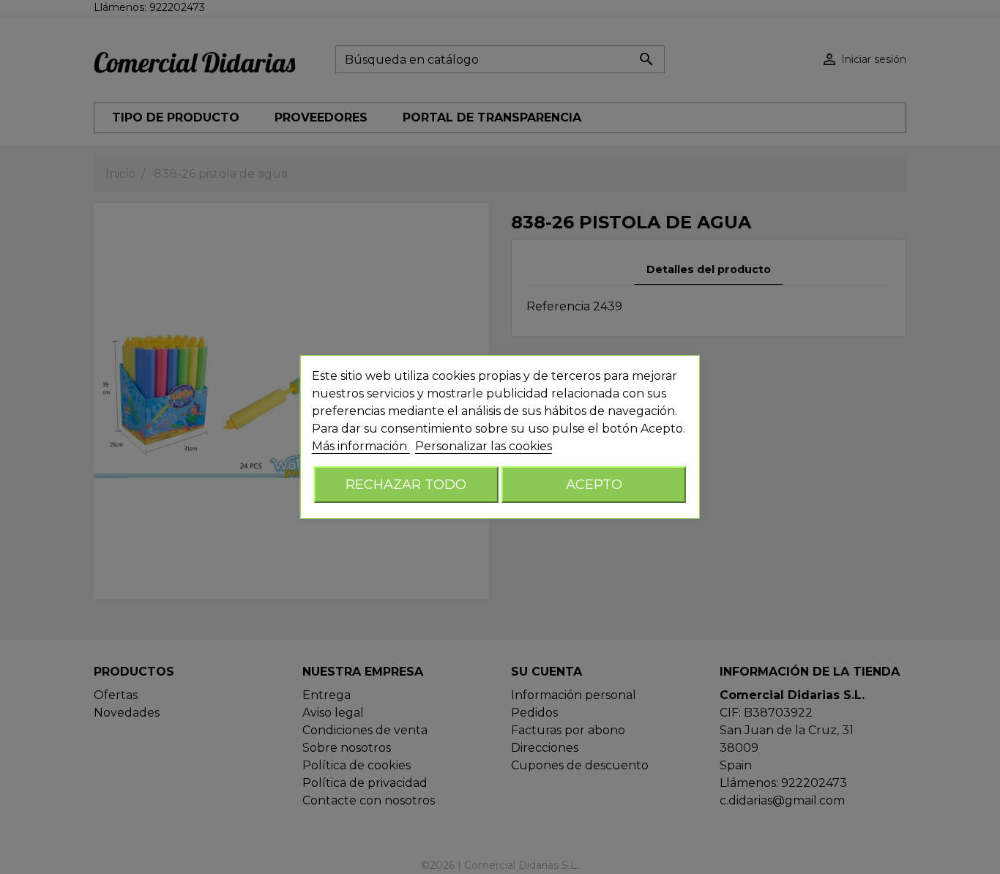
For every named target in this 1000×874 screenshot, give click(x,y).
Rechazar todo (406, 484)
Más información (361, 446)
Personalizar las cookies (483, 446)
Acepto (594, 484)
